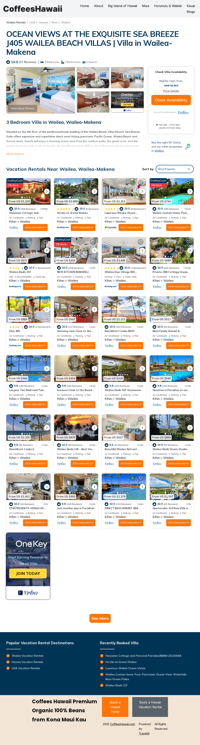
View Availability (35, 227)
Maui (145, 6)
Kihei (54, 22)
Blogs (191, 12)
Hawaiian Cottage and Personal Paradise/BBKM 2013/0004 (143, 655)
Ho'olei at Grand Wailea (72, 212)
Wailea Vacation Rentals (28, 655)
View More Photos (22, 108)
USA (32, 22)
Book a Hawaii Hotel (115, 707)
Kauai (191, 6)
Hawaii (43, 22)
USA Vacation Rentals (26, 668)
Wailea (65, 22)
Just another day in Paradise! (75, 508)
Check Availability (171, 99)
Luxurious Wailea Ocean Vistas (125, 668)
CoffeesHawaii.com (122, 724)
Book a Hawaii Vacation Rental (150, 704)
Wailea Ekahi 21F (20, 271)
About (98, 6)
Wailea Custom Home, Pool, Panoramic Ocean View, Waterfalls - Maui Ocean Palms (146, 677)
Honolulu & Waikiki (168, 6)
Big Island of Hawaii (122, 6)
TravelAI (144, 733)
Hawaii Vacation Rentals (27, 662)
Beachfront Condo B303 (119, 331)
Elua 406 (14, 331)
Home (84, 6)
